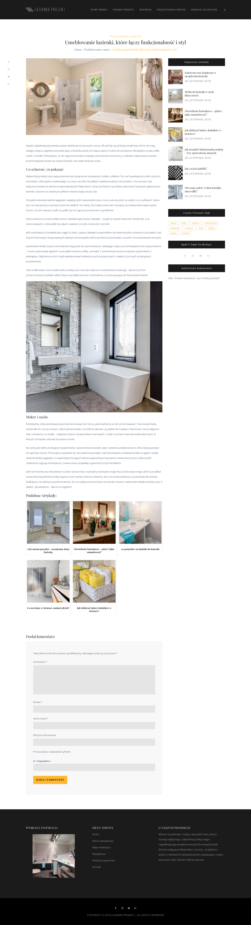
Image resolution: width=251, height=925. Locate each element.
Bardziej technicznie (204, 9)
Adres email (40, 718)
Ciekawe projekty (123, 9)
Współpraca (98, 854)
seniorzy (189, 228)
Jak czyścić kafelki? (196, 168)
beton (173, 223)
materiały (175, 228)
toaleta (211, 228)
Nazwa (37, 702)
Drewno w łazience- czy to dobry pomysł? (197, 278)
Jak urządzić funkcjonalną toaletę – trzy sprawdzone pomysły (204, 151)
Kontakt (96, 867)
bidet (184, 223)
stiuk (200, 228)
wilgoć (174, 233)
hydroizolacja (210, 223)
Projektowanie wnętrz (171, 9)
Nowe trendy (99, 9)
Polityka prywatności (103, 860)
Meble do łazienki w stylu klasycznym (199, 93)
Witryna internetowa (44, 735)
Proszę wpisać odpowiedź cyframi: (52, 751)
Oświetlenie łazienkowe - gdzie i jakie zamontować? (203, 112)
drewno (195, 223)
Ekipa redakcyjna (101, 847)
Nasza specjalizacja (102, 840)
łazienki (185, 233)
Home (95, 834)
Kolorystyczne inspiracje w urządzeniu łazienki (200, 74)
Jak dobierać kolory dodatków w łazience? (203, 131)
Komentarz (40, 662)
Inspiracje (145, 9)
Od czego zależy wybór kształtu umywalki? (203, 189)
